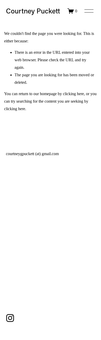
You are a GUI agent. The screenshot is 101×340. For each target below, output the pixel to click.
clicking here (73, 94)
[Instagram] (10, 318)
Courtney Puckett (33, 10)
